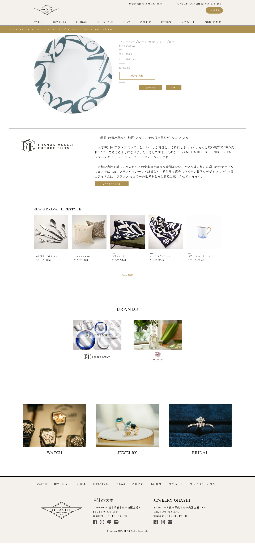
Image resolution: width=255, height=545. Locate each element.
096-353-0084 (110, 511)
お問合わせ (150, 87)
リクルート (188, 21)
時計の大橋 (137, 75)
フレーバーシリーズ (55, 29)
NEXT (174, 87)
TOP (8, 29)
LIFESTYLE (104, 21)
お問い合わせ (213, 21)
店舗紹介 (146, 21)
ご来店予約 (214, 10)
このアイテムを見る (112, 183)
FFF (37, 29)
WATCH (38, 21)
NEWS (126, 21)
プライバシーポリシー (204, 484)
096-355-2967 (171, 511)
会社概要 (166, 21)
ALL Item (127, 274)
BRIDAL (81, 21)
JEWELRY (60, 21)
